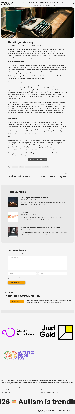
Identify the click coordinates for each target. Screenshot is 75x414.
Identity (39, 45)
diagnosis (15, 166)
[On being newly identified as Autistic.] (14, 202)
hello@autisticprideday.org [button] (49, 392)
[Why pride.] (14, 217)
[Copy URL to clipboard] (44, 159)
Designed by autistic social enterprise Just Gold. (19, 411)
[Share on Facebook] (34, 159)
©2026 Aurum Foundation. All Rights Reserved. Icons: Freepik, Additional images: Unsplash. (54, 411)
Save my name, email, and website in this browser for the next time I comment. (28, 278)
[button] (17, 301)
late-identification (36, 166)
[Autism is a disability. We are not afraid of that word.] (14, 232)
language (27, 166)
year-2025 (45, 166)
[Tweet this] (30, 159)
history (21, 166)
